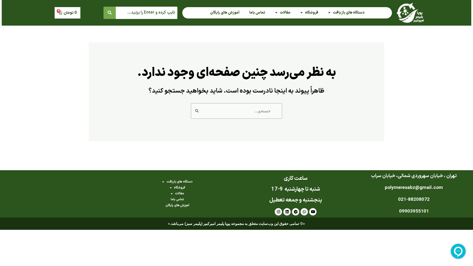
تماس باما (257, 13)
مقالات (285, 13)
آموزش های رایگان (224, 13)
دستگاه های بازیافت (348, 13)
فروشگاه (311, 13)
